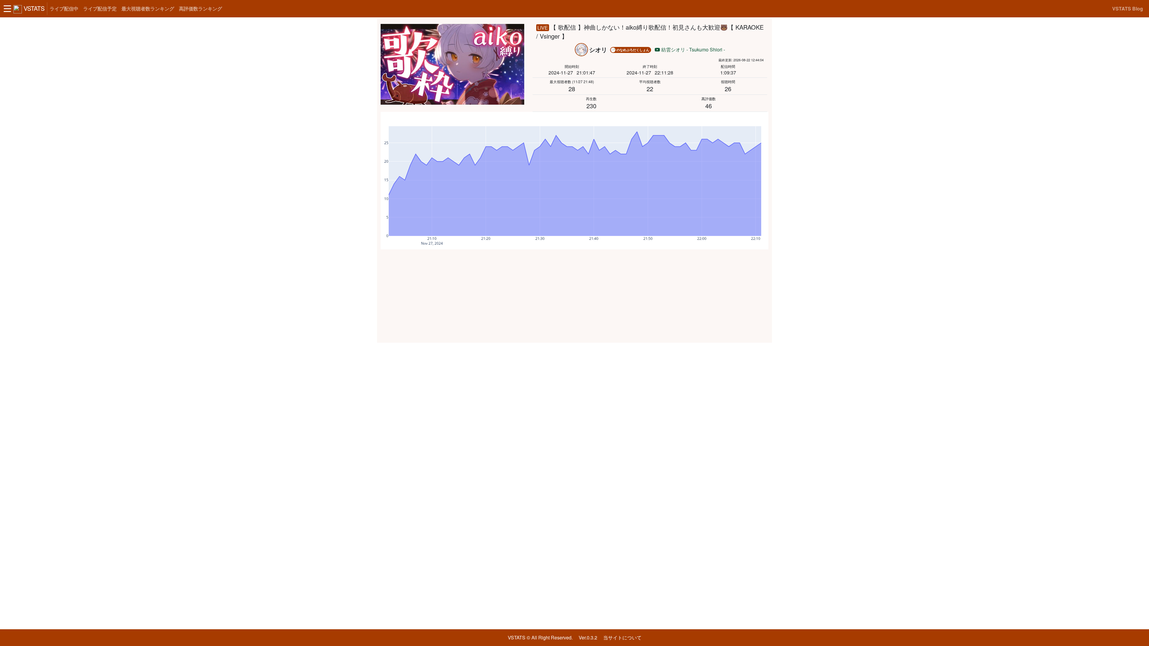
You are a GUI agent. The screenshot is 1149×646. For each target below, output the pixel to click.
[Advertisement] (574, 296)
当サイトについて (622, 637)
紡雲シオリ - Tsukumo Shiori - (692, 49)
